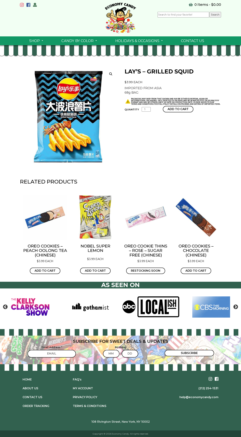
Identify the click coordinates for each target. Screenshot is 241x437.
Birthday (120, 347)
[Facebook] (29, 5)
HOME (27, 379)
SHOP (36, 42)
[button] (111, 74)
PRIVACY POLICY (85, 397)
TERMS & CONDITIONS (89, 406)
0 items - (207, 4)
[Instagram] (23, 5)
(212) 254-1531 (208, 388)
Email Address (51, 347)
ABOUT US (30, 388)
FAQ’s (77, 379)
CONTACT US (192, 41)
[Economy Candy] (120, 18)
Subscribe (189, 353)
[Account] (35, 5)
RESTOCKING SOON (145, 270)
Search (215, 14)
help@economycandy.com (198, 397)
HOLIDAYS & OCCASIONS (139, 42)
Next (235, 307)
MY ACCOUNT (83, 388)
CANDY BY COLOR (79, 42)
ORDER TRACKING (36, 406)
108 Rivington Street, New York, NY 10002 (120, 421)
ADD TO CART (178, 109)
